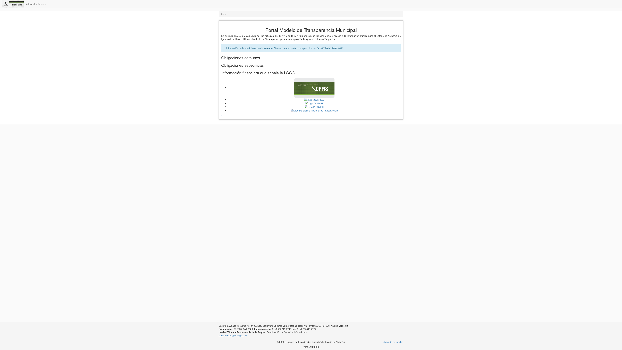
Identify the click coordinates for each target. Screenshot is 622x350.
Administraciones (35, 4)
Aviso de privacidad (393, 342)
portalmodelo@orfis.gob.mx (233, 335)
